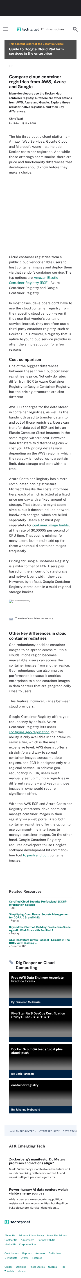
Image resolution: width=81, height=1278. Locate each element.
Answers (40, 1253)
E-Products (10, 1258)
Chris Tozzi (16, 118)
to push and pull (36, 855)
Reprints (27, 1253)
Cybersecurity (49, 1131)
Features (37, 1258)
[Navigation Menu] (5, 29)
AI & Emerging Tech (23, 1131)
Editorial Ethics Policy (31, 1235)
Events (25, 1258)
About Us (9, 1235)
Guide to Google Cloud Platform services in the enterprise (36, 51)
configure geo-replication (29, 732)
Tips (62, 1266)
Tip (11, 66)
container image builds (50, 525)
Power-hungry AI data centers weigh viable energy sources (38, 1191)
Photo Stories (37, 1266)
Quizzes (52, 1266)
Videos (22, 1271)
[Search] (75, 29)
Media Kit (10, 1244)
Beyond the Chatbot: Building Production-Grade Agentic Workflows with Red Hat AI (40, 929)
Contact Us (10, 1240)
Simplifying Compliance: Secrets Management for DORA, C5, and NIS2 (39, 916)
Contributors (11, 1253)
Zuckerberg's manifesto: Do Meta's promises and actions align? (37, 1161)
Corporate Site (27, 1244)
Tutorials (9, 1271)
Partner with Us (46, 1240)
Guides (8, 1266)
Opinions (21, 1266)
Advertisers (27, 1240)
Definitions (55, 1253)
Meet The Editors (57, 1235)
